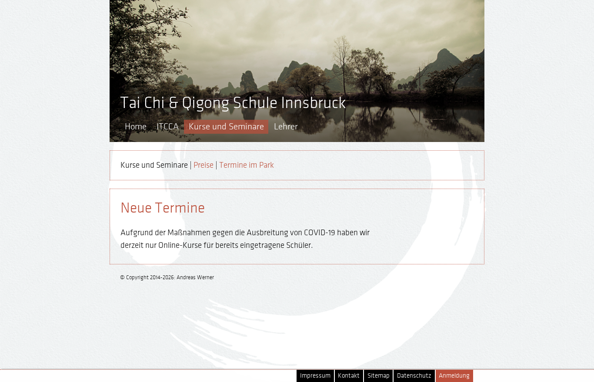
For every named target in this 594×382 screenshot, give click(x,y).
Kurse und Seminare (226, 127)
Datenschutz (414, 375)
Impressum (315, 375)
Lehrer (286, 127)
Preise (204, 165)
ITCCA (168, 127)
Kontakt (349, 375)
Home (136, 127)
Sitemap (378, 375)
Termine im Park (246, 165)
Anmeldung (454, 375)
